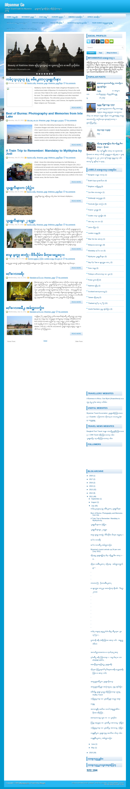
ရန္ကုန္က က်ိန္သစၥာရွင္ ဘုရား (106, 105)
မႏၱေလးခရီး (15, 273)
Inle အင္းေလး (32, 120)
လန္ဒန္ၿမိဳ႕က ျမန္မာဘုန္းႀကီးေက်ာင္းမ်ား (106, 733)
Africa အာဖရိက (94, 16)
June (93, 744)
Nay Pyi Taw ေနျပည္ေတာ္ (99, 262)
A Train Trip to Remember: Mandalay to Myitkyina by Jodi (44, 152)
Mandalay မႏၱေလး (37, 278)
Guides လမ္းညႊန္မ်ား (95, 216)
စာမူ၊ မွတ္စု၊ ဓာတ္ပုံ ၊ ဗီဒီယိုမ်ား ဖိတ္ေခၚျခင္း (35, 254)
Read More (76, 108)
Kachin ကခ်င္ (31, 83)
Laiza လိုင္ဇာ (92, 227)
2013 (91, 490)
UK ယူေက (58, 259)
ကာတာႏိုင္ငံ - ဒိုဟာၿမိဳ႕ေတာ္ (101, 583)
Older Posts (79, 341)
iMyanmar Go (14, 4)
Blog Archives (112, 53)
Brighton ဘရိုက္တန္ (94, 186)
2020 (91, 476)
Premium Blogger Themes (116, 783)
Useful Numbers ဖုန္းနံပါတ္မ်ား (99, 309)
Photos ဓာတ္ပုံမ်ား (39, 22)
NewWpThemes (83, 783)
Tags (100, 53)
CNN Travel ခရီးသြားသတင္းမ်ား (102, 435)
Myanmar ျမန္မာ (29, 16)
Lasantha (104, 783)
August (94, 502)
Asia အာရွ (43, 16)
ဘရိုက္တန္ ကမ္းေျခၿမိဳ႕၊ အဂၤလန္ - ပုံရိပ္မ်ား (107, 728)
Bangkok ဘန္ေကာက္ (96, 175)
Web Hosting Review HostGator (114, 784)
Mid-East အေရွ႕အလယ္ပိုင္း (18, 22)
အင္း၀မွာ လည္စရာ (103, 130)
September (95, 499)
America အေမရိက (76, 16)
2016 (91, 483)
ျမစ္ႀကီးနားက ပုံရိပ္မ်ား (20, 187)
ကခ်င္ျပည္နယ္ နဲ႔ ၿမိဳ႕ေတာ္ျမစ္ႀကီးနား (33, 79)
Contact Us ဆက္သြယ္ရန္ (29, 28)
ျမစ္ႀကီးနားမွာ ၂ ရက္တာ (20, 220)
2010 (91, 753)
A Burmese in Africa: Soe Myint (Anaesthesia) (103, 399)
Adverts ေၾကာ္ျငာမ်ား (77, 22)
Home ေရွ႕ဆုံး (12, 17)
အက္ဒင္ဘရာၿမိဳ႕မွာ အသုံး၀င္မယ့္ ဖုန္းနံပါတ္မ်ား (106, 687)
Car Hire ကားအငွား (95, 192)
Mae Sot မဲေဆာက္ (95, 239)
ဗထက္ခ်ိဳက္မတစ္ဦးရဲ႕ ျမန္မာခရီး (101, 664)
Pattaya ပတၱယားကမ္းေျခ (99, 274)
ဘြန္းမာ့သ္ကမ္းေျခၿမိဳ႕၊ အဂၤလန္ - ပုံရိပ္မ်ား (107, 723)
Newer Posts (11, 341)
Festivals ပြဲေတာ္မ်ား (96, 204)
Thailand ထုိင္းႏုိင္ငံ (96, 303)
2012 (91, 493)
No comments (71, 83)
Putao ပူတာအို (93, 280)
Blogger (42, 783)
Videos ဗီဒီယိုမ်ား (57, 22)
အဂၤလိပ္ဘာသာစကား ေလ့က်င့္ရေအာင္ (104, 652)
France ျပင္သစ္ (93, 210)
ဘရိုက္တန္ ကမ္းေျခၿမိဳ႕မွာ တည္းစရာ (105, 699)
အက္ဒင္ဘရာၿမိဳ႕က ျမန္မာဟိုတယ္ (102, 682)
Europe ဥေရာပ (58, 16)
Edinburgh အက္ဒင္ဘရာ (95, 198)
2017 (91, 479)
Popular (91, 53)
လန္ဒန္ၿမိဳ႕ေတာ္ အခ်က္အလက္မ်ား (101, 738)
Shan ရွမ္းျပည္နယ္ (57, 120)
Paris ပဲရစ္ (92, 268)
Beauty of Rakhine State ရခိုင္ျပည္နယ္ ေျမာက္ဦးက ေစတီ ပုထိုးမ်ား (43, 65)
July (93, 506)
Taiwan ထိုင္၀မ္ (93, 297)
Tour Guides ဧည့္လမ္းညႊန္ (103, 22)
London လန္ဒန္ (49, 259)
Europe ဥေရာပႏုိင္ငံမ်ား (36, 259)
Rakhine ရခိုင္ (93, 286)
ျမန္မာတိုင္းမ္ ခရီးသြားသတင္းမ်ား (100, 438)
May (93, 748)
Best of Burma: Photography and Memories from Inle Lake (44, 115)
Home (45, 341)
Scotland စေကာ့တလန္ (96, 292)
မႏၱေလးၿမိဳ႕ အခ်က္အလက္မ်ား (25, 307)
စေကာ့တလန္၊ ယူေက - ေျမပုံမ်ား (104, 718)
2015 (91, 486)
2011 (91, 496)
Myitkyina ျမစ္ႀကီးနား (55, 83)
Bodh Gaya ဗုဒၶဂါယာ (96, 181)
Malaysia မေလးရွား (95, 245)
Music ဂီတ (11, 28)
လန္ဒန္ (92, 704)
